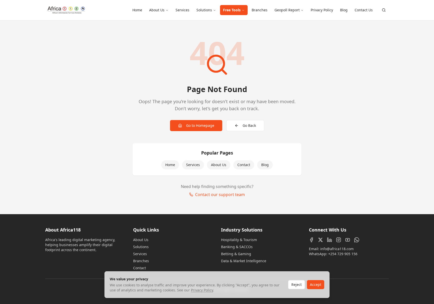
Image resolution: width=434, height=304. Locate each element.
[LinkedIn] (329, 239)
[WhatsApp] (356, 239)
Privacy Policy (322, 10)
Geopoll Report (287, 10)
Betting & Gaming (236, 253)
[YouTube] (347, 239)
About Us (157, 10)
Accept (315, 284)
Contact (243, 164)
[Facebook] (311, 239)
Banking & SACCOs (237, 246)
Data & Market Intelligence (243, 260)
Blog (344, 10)
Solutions (204, 10)
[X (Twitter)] (320, 239)
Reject (296, 284)
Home (137, 10)
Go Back (249, 125)
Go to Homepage (200, 125)
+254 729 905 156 (342, 253)
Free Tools (232, 10)
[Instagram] (338, 239)
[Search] (384, 10)
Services (182, 10)
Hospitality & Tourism (239, 239)
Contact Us (364, 10)
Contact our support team (220, 194)
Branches (259, 10)
